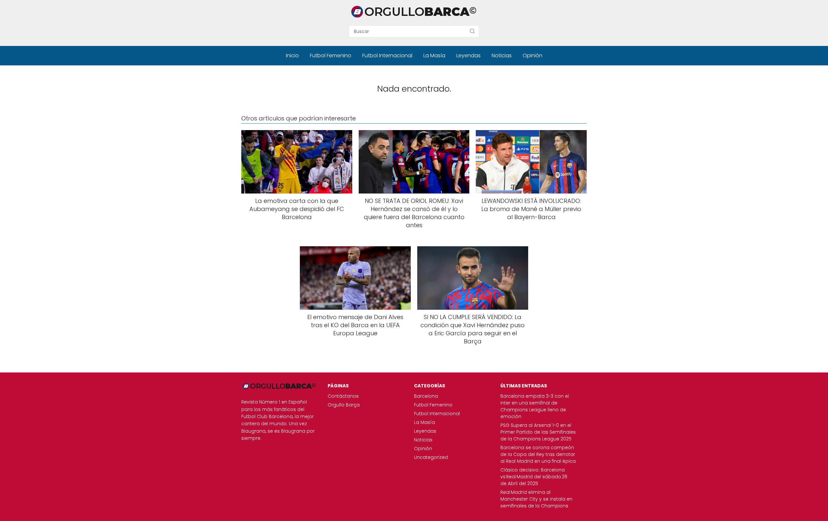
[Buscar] (472, 31)
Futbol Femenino (330, 55)
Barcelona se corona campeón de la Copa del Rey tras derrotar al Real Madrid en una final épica (538, 454)
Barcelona (426, 396)
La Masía (434, 55)
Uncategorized (431, 457)
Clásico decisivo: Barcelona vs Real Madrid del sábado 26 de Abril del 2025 (533, 477)
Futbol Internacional (387, 55)
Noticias (502, 55)
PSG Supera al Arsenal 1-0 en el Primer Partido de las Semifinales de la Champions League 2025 (538, 432)
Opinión (532, 55)
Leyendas (468, 55)
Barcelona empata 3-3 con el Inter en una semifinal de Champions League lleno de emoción (534, 406)
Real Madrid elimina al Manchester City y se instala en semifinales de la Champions (536, 499)
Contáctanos (343, 396)
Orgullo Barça (344, 405)
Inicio (292, 55)
